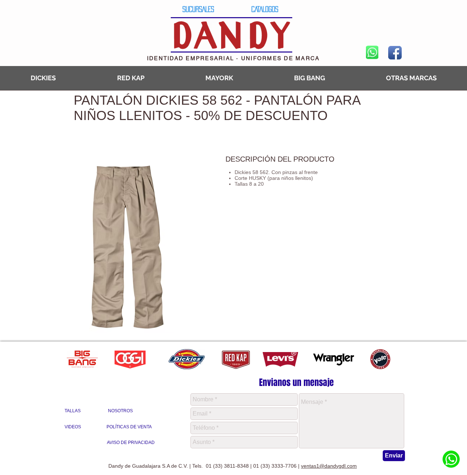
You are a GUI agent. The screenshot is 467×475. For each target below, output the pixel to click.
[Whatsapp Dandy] (451, 459)
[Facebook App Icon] (395, 52)
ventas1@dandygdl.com (329, 466)
